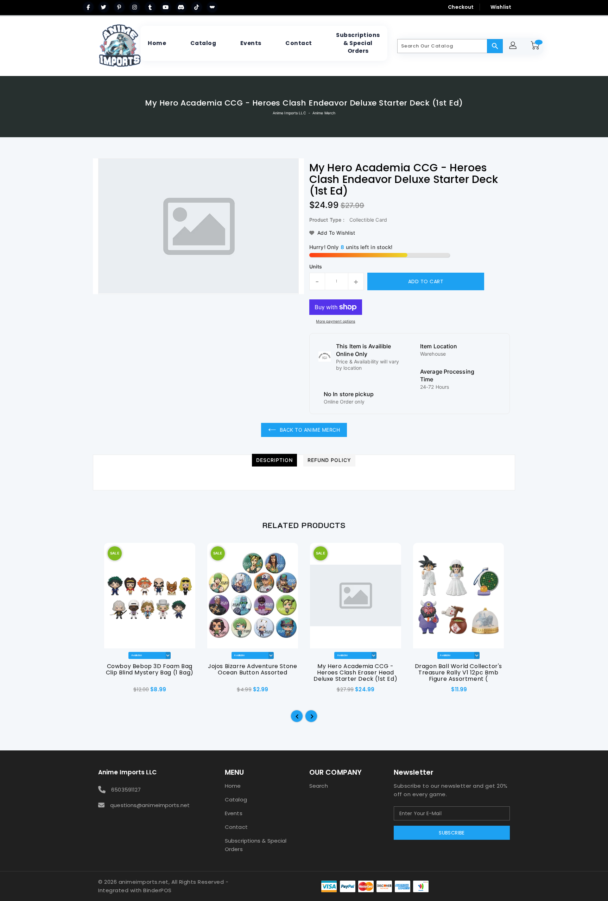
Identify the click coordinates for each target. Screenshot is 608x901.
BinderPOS (157, 890)
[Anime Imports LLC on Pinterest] (119, 7)
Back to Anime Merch (310, 430)
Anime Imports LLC (289, 113)
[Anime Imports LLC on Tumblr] (150, 7)
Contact (236, 827)
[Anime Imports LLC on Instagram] (134, 7)
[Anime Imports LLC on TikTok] (196, 7)
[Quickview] (110, 692)
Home (233, 785)
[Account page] (513, 46)
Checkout (461, 7)
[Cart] (536, 46)
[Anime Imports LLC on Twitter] (104, 7)
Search (318, 785)
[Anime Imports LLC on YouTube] (165, 7)
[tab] (274, 460)
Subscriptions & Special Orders (255, 845)
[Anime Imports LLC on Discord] (181, 7)
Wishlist (500, 7)
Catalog (236, 799)
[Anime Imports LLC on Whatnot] (212, 7)
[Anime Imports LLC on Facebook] (88, 7)
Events (233, 813)
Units (315, 266)
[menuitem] (157, 43)
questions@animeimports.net (150, 805)
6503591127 (126, 789)
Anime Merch (323, 113)
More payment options (335, 321)
